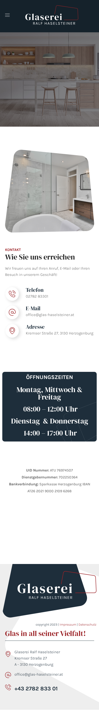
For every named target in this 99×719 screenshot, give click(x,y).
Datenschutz (87, 625)
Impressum (68, 625)
